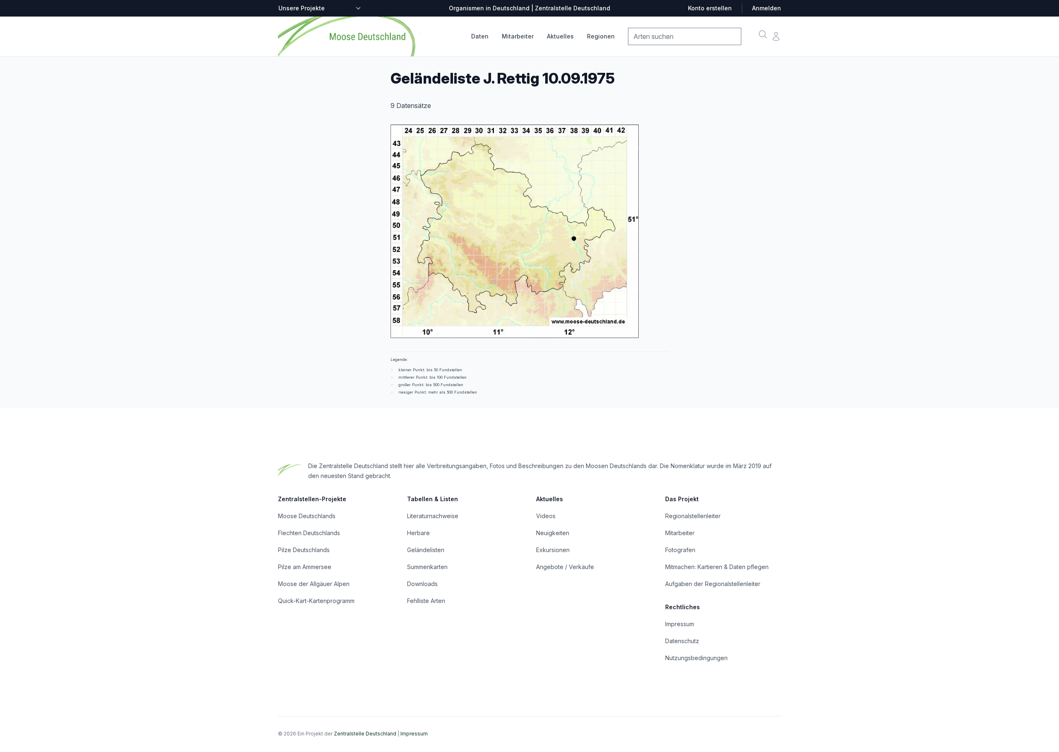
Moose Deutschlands (306, 515)
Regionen (601, 36)
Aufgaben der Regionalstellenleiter (712, 583)
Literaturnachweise (432, 515)
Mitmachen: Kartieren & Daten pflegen (717, 566)
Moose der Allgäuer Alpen (314, 583)
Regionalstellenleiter (693, 515)
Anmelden (766, 8)
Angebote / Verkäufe (565, 566)
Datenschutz (682, 640)
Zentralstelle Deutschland (365, 733)
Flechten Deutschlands (309, 532)
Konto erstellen (710, 8)
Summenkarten (427, 566)
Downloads (422, 583)
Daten (480, 36)
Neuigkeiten (552, 532)
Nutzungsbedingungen (696, 657)
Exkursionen (553, 549)
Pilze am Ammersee (304, 566)
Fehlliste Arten (426, 600)
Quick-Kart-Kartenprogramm (316, 600)
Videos (546, 515)
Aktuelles (560, 36)
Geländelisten (425, 549)
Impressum (679, 623)
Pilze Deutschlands (304, 549)
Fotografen (680, 549)
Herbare (418, 532)
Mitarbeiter (518, 36)
